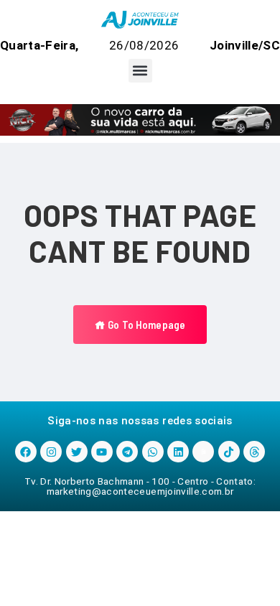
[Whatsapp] (153, 451)
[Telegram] (127, 451)
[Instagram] (51, 451)
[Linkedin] (178, 451)
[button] (140, 71)
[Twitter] (77, 451)
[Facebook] (26, 451)
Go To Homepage (145, 324)
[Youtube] (102, 451)
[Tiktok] (229, 451)
